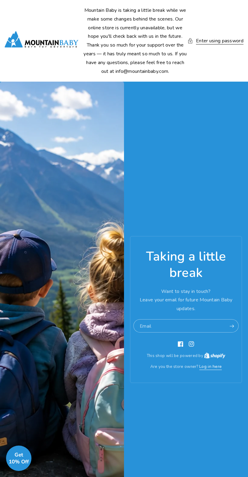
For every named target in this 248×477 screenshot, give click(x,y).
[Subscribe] (231, 326)
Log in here (210, 366)
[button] (215, 41)
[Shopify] (214, 356)
